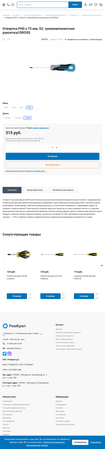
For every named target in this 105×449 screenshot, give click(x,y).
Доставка (7, 431)
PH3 (6, 108)
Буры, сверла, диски (64, 339)
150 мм (7, 118)
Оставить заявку (63, 421)
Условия (59, 408)
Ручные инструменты (65, 336)
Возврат (6, 434)
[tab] (12, 190)
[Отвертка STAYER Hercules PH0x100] (86, 254)
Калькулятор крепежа (65, 424)
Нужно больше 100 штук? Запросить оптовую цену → (26, 171)
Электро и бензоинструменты (68, 332)
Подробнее (96, 442)
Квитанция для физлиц (12, 411)
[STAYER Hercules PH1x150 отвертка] (52, 254)
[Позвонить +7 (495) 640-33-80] (8, 4)
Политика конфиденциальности (16, 405)
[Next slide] (101, 266)
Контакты (60, 418)
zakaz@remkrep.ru (14, 348)
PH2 (13, 108)
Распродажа (61, 405)
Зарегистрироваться (41, 128)
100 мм (18, 118)
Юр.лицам (60, 411)
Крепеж (59, 329)
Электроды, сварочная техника (69, 349)
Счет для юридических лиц (14, 408)
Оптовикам (7, 414)
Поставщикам (9, 421)
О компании (61, 414)
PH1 (21, 108)
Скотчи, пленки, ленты (65, 342)
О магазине (7, 401)
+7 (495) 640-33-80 (14, 344)
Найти (75, 4)
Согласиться (80, 442)
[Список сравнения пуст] (90, 4)
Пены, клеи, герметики (65, 346)
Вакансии (7, 418)
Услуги (5, 424)
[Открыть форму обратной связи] (13, 5)
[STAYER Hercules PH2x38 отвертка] (18, 254)
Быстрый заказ (52, 165)
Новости (6, 428)
